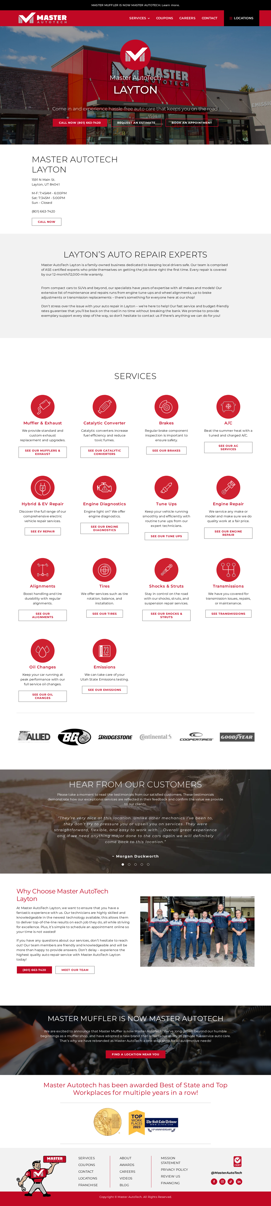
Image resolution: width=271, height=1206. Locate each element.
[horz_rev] (42, 12)
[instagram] (222, 1181)
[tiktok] (231, 1181)
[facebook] (214, 1181)
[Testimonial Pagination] (123, 864)
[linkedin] (239, 1181)
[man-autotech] (41, 1157)
